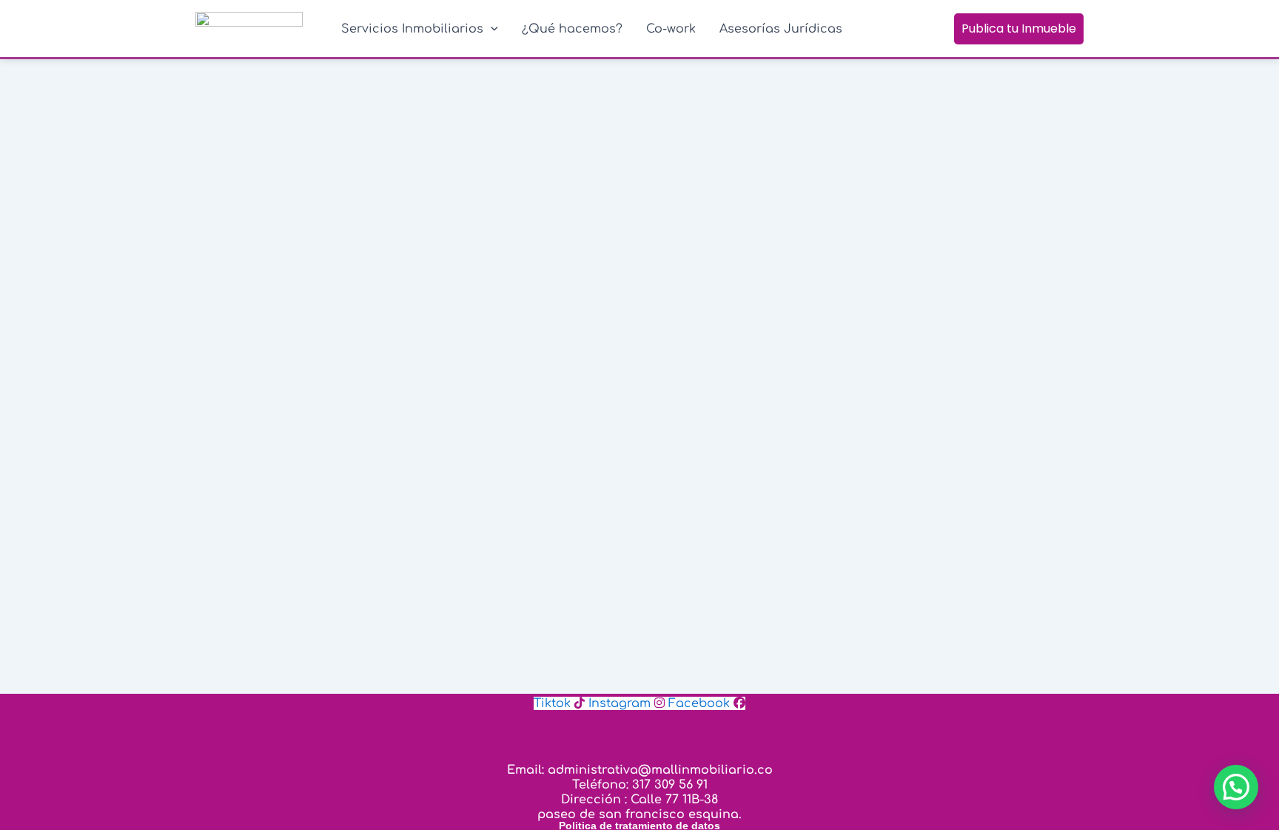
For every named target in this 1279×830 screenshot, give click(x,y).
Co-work (671, 29)
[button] (1236, 787)
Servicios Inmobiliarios (412, 29)
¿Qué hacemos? (572, 29)
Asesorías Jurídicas (780, 29)
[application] (490, 29)
